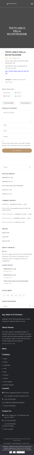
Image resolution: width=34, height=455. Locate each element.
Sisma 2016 (8, 82)
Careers (5, 378)
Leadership (6, 365)
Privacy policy (20, 452)
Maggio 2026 (5, 232)
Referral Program (8, 385)
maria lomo (5, 204)
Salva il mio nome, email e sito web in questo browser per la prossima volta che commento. (16, 144)
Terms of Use (26, 443)
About (5, 359)
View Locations (8, 429)
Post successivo (25, 103)
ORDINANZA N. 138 (7, 177)
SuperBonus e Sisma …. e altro (18, 204)
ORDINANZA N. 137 (7, 181)
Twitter (18, 92)
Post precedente (8, 103)
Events (5, 362)
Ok (10, 452)
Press (5, 368)
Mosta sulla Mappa (9, 406)
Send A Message (9, 426)
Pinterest (8, 96)
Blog (4, 372)
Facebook (7, 92)
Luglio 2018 (5, 237)
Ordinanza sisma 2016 (18, 79)
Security (5, 375)
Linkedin (19, 96)
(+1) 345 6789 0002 (10, 424)
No (14, 452)
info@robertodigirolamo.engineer (14, 402)
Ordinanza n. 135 (6, 194)
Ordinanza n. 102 (20, 222)
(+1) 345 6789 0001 (10, 420)
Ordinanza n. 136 (6, 190)
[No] (32, 450)
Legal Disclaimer (16, 443)
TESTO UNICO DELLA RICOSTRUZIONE (12, 185)
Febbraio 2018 (6, 241)
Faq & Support (7, 382)
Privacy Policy (7, 443)
